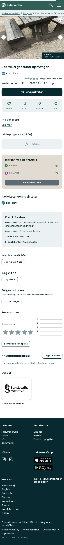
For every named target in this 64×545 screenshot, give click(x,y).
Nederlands (9, 501)
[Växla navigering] (59, 5)
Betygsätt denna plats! (51, 78)
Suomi (5, 505)
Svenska (7, 485)
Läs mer (7, 125)
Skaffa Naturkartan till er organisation (48, 480)
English (6, 489)
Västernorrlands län (14, 83)
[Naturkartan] (12, 5)
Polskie (6, 497)
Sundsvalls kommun (13, 403)
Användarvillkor (31, 529)
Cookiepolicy (50, 529)
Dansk (5, 513)
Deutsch (7, 493)
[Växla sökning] (51, 5)
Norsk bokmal (10, 509)
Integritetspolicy (11, 529)
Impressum (8, 533)
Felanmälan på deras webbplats (22, 231)
